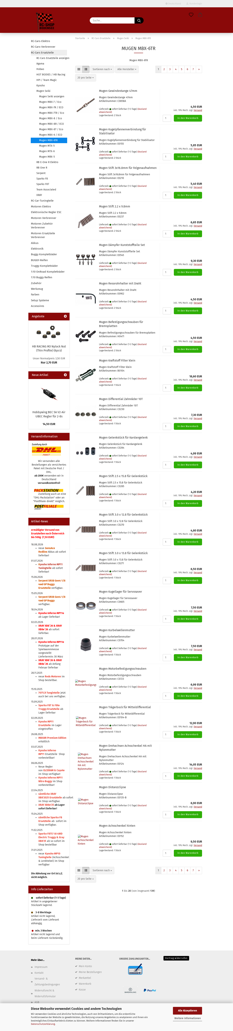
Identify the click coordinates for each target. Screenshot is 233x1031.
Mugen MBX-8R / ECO (51, 123)
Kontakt (39, 972)
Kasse (82, 989)
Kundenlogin (195, 3)
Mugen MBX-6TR (48, 140)
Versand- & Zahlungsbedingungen (47, 981)
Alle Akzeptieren (187, 1010)
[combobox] (102, 69)
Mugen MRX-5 (47, 156)
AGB (37, 1002)
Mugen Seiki (43, 91)
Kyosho (40, 85)
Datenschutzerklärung (43, 1024)
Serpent (41, 173)
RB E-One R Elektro (47, 162)
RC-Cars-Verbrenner (43, 46)
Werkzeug (37, 288)
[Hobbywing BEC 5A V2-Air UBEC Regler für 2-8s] (49, 393)
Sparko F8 (42, 178)
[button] (200, 15)
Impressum (41, 967)
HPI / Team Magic (46, 80)
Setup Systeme (40, 300)
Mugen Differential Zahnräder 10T (121, 399)
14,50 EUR (49, 424)
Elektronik (37, 248)
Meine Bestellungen (90, 972)
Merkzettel (85, 978)
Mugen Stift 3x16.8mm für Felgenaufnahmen (128, 168)
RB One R (41, 167)
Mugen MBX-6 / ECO (50, 134)
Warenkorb (85, 983)
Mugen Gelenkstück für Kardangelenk (123, 437)
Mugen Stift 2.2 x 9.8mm (114, 206)
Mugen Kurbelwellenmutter (117, 630)
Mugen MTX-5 (47, 145)
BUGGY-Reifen (39, 260)
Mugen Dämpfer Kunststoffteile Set (122, 245)
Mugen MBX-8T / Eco (51, 129)
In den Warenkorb (187, 118)
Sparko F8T (42, 184)
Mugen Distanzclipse (112, 787)
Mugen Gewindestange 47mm (118, 91)
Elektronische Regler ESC (46, 212)
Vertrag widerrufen (176, 958)
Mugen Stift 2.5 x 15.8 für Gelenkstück (123, 476)
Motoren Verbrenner (43, 218)
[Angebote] (65, 316)
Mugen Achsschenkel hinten (117, 825)
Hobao (40, 69)
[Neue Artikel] (65, 375)
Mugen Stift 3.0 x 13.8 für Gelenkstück (123, 553)
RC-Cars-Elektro (40, 41)
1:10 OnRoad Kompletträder (48, 271)
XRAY (39, 195)
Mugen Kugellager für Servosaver (120, 591)
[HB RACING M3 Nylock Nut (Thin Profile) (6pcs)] (49, 331)
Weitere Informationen (187, 1018)
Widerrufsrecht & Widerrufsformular (45, 993)
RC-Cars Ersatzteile (42, 52)
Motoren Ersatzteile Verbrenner (43, 235)
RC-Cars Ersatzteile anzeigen (51, 58)
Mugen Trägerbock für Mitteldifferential (125, 707)
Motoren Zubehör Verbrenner (42, 225)
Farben (35, 294)
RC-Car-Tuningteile (42, 200)
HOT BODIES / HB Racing (50, 74)
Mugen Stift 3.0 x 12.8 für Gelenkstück (123, 514)
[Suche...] (139, 20)
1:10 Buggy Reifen (41, 277)
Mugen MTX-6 (47, 151)
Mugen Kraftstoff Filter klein (117, 360)
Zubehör (36, 283)
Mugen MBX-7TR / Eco (51, 112)
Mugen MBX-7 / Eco (50, 102)
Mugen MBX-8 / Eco (50, 118)
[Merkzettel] (191, 15)
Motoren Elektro (41, 206)
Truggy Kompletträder (44, 265)
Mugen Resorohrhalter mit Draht (120, 283)
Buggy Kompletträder (44, 254)
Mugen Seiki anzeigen (51, 96)
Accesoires (37, 306)
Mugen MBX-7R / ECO (51, 107)
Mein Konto (85, 966)
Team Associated (46, 189)
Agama (40, 63)
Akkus (34, 243)
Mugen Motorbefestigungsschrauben (122, 668)
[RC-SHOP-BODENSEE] (45, 22)
